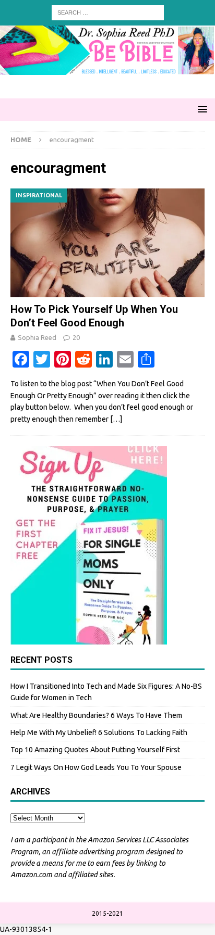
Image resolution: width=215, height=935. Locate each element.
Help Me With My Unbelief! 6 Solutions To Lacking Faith (98, 732)
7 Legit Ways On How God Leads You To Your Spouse (96, 767)
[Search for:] (108, 12)
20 (76, 337)
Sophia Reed (37, 337)
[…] (116, 419)
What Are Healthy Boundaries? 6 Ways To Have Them (96, 715)
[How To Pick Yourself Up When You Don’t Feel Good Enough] (107, 242)
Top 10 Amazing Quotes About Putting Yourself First (95, 750)
